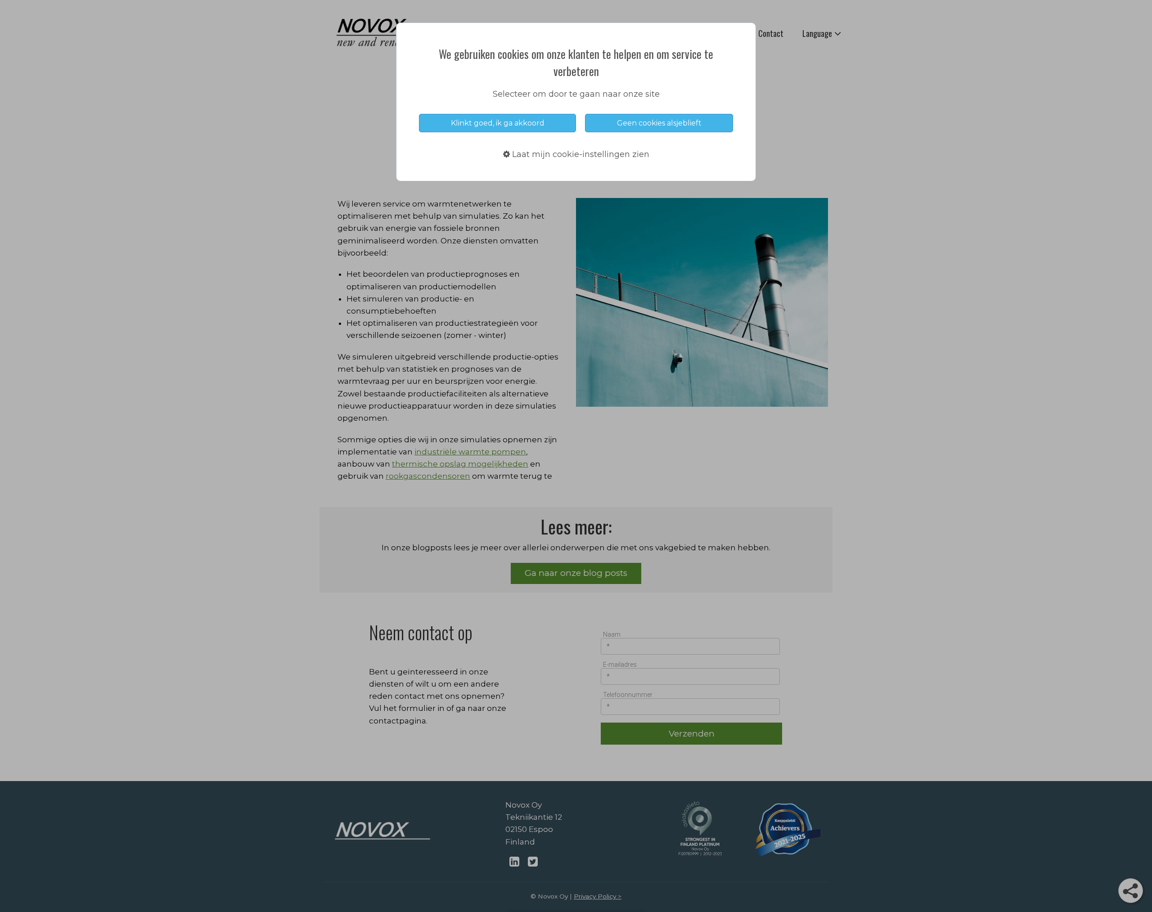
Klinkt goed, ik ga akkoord (497, 123)
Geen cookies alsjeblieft (659, 123)
